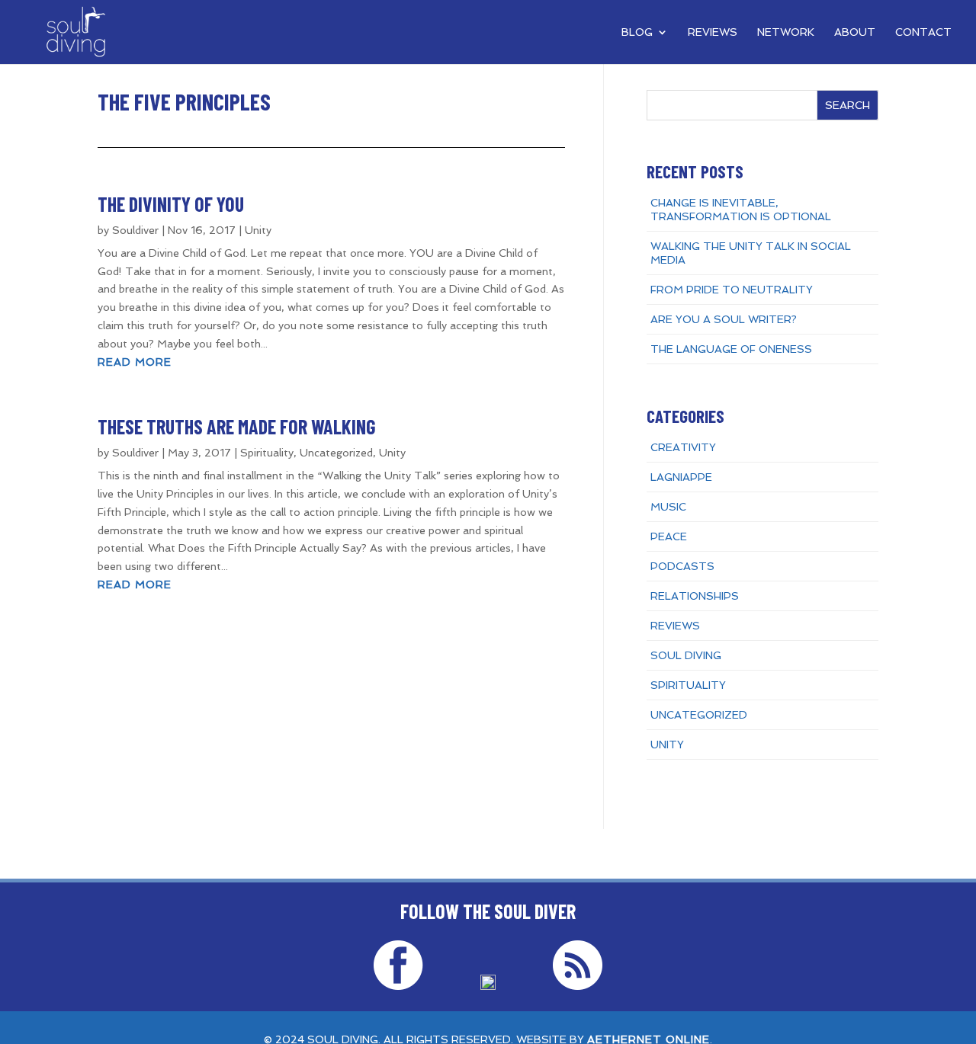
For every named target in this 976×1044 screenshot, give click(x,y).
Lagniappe (681, 477)
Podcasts (682, 566)
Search (847, 105)
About (854, 32)
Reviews (712, 32)
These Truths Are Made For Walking (237, 426)
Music (668, 507)
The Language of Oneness (731, 349)
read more (135, 362)
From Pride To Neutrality (731, 289)
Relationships (694, 596)
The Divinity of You (171, 204)
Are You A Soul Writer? (723, 319)
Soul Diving (685, 655)
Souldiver (135, 230)
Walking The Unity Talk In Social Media (750, 253)
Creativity (683, 447)
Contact (923, 32)
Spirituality (267, 453)
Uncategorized (336, 453)
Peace (668, 536)
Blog (637, 32)
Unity (258, 230)
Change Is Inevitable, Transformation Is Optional (740, 210)
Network (785, 32)
